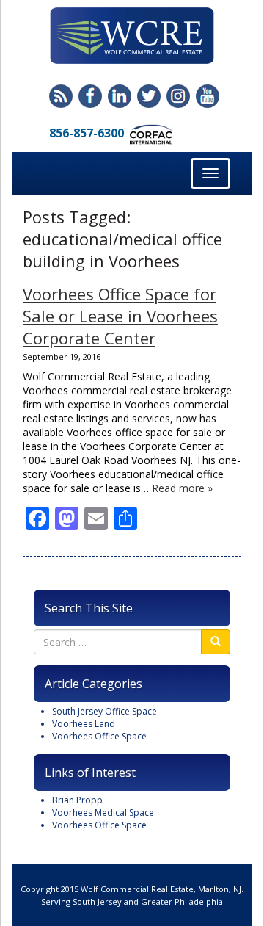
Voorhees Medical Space (103, 812)
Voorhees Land (83, 723)
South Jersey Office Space (104, 711)
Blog (61, 96)
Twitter (149, 96)
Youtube (207, 96)
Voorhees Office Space (99, 736)
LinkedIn (119, 96)
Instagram (178, 96)
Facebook (90, 96)
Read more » (182, 488)
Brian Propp (77, 800)
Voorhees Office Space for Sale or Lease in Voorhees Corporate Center (120, 316)
